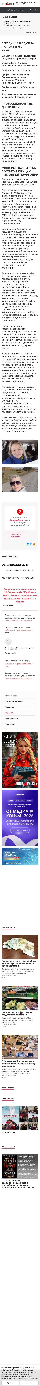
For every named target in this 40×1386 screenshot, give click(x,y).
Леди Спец (9, 23)
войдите (8, 630)
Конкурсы (14, 21)
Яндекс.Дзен (16, 520)
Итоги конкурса (11, 696)
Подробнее (34, 1378)
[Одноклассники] (13, 28)
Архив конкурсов (29, 32)
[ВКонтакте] (6, 28)
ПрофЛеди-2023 (26, 21)
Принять (10, 1383)
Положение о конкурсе (14, 701)
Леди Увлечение (11, 718)
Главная (6, 21)
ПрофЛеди (9, 707)
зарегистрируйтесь (23, 630)
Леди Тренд (9, 724)
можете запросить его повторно (18, 621)
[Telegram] (20, 28)
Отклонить (29, 1383)
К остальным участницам (16, 535)
